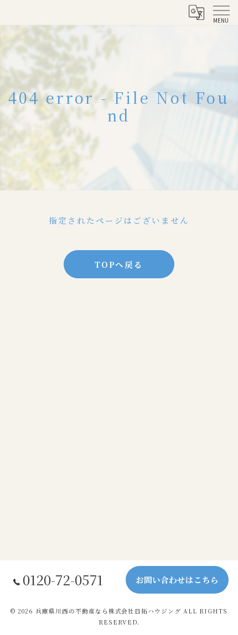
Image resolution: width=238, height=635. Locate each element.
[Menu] (221, 12)
